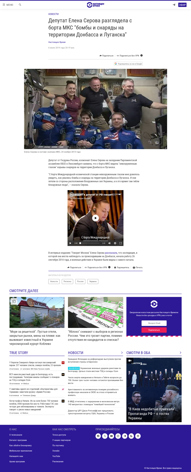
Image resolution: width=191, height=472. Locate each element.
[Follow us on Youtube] (111, 436)
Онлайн (55, 450)
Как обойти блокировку (20, 445)
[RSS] (131, 436)
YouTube (56, 456)
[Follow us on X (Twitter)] (104, 436)
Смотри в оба (138, 353)
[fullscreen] (120, 243)
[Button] (106, 56)
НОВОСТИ (75, 353)
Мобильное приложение (20, 450)
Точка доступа (59, 434)
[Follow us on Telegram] (124, 436)
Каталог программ (18, 440)
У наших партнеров (61, 440)
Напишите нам (16, 456)
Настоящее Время (57, 42)
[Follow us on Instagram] (118, 436)
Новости (53, 14)
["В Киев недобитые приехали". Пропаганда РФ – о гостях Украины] (154, 390)
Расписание (57, 461)
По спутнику (58, 445)
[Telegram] (174, 5)
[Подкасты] (138, 436)
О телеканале (15, 434)
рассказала (111, 252)
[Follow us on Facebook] (98, 436)
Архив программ (17, 461)
